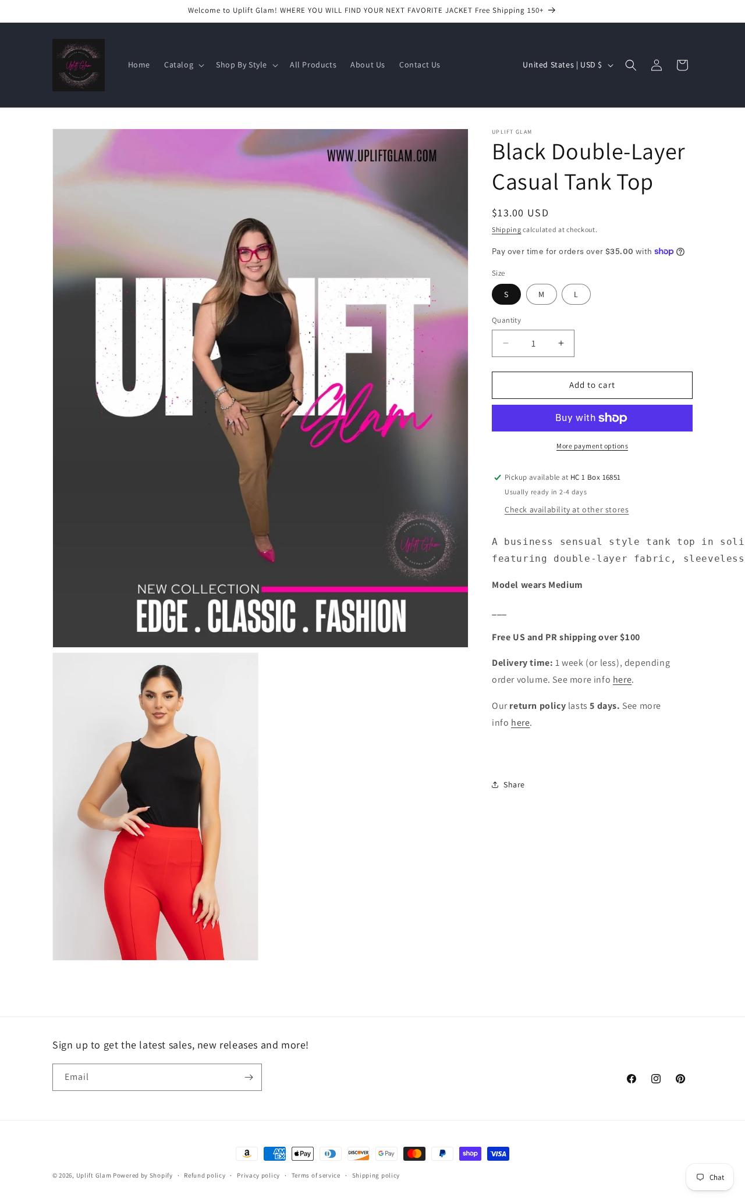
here (622, 679)
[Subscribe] (248, 1077)
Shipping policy (376, 1175)
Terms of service (316, 1175)
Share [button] (514, 784)
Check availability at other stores (567, 509)
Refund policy (204, 1175)
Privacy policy (258, 1175)
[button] (183, 64)
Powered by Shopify (143, 1175)
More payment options (592, 445)
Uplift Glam (94, 1175)
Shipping (507, 229)
